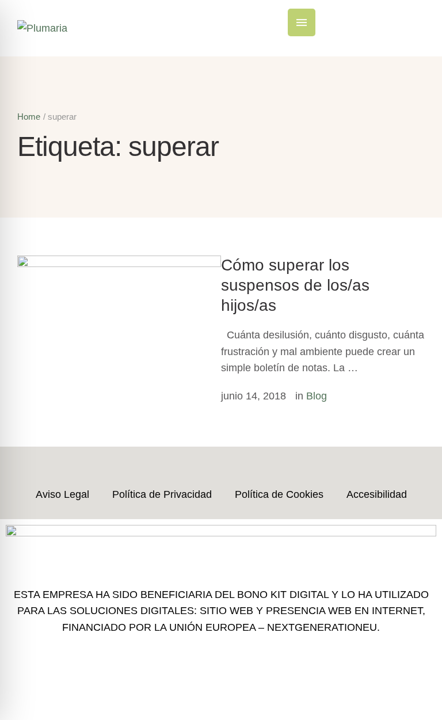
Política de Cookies (279, 494)
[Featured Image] (119, 263)
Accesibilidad (376, 494)
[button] (301, 22)
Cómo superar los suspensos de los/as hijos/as (295, 285)
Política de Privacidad (162, 494)
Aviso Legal (62, 494)
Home (28, 116)
